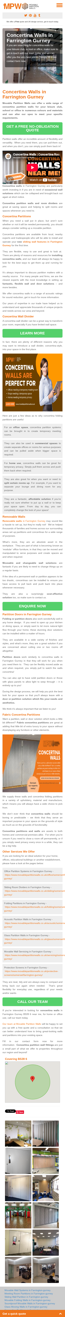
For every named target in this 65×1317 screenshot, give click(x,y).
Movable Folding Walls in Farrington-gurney (27, 1300)
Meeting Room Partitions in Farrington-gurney (28, 1293)
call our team (32, 1002)
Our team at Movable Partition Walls (21, 1024)
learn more (32, 333)
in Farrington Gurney (23, 521)
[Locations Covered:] (4, 5)
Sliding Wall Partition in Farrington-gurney (26, 1297)
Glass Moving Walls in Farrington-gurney (25, 1306)
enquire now (32, 606)
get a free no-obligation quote (32, 128)
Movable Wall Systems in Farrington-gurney (27, 1290)
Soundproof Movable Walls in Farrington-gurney (29, 1303)
